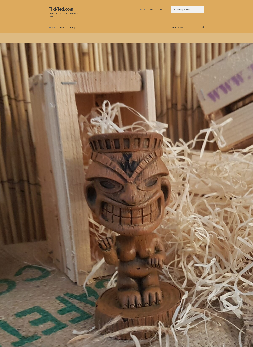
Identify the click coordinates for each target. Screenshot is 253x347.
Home (142, 9)
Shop (151, 9)
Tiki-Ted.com (61, 9)
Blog (160, 9)
